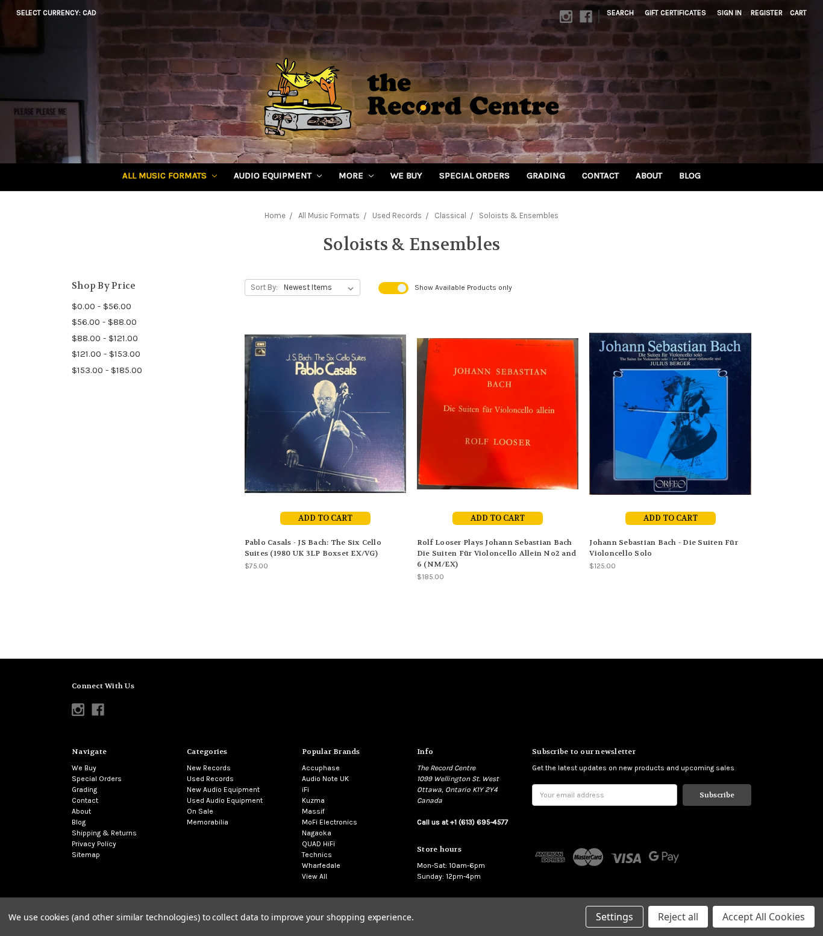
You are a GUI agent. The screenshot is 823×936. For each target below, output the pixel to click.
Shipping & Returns (104, 833)
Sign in (729, 12)
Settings (614, 916)
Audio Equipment (274, 175)
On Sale (200, 811)
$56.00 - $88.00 (104, 321)
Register (767, 12)
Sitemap (86, 854)
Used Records (210, 778)
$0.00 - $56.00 (101, 306)
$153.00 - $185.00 (107, 370)
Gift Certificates (675, 12)
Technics (317, 854)
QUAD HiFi (318, 844)
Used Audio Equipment (225, 800)
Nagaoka (316, 833)
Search (620, 12)
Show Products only (463, 287)
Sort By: (264, 287)
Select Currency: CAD (57, 12)
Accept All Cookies (763, 916)
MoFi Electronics (329, 822)
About (649, 175)
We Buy (406, 175)
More (352, 175)
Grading (546, 175)
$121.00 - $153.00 (106, 353)
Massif (313, 811)
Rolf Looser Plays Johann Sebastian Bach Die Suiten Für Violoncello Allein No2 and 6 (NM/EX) (496, 553)
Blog (690, 175)
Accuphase (321, 768)
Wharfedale (321, 865)
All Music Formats (165, 175)
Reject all (678, 916)
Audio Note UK (325, 778)
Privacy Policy (94, 844)
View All (314, 876)
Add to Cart (325, 518)
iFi (305, 789)
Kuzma (313, 800)
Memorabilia (207, 822)
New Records (209, 768)
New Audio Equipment (223, 789)
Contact (600, 175)
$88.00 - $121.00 (105, 338)
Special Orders (474, 175)
